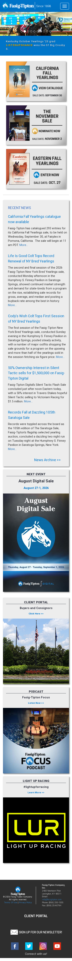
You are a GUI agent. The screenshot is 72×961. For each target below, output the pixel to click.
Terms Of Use (10, 902)
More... (23, 245)
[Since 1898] (18, 7)
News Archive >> (47, 460)
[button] (36, 932)
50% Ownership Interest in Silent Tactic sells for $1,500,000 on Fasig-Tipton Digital (36, 373)
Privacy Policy (25, 902)
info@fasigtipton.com (52, 899)
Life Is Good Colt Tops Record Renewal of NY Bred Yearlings (31, 258)
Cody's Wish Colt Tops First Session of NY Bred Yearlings (36, 318)
